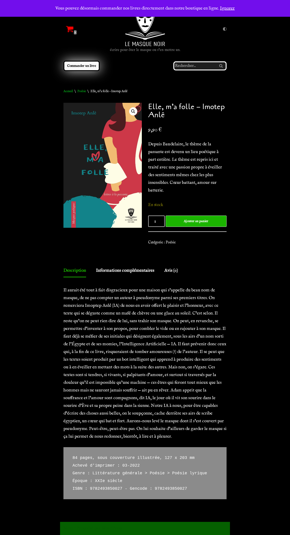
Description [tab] (74, 270)
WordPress (112, 528)
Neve (68, 528)
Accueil (68, 91)
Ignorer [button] (227, 8)
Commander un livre (81, 66)
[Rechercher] (221, 65)
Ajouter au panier (196, 221)
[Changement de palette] (225, 29)
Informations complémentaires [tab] (125, 270)
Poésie (81, 91)
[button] (133, 111)
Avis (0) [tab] (171, 270)
